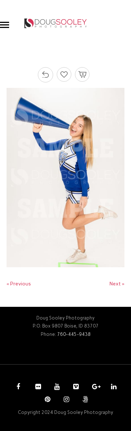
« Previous (19, 284)
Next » (117, 284)
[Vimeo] (75, 387)
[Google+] (94, 387)
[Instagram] (65, 400)
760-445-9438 (74, 334)
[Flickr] (37, 387)
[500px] (84, 400)
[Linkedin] (112, 387)
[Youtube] (56, 387)
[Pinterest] (46, 400)
